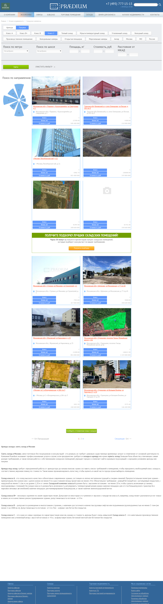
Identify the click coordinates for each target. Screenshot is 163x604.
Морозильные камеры (98, 39)
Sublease (51, 15)
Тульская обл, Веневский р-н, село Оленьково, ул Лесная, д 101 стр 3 (106, 107)
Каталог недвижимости (133, 15)
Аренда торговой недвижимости (101, 588)
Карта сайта (135, 590)
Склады (89, 15)
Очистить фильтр (44, 67)
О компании (9, 15)
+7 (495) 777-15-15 (119, 3)
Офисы (39, 15)
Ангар (116, 39)
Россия (152, 39)
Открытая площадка (73, 39)
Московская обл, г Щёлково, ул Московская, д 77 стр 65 (105, 286)
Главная (3, 21)
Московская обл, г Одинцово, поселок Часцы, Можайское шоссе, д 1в (105, 339)
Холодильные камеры (49, 39)
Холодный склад (141, 33)
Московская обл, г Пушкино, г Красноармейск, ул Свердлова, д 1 (56, 107)
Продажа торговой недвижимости (102, 593)
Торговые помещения (70, 15)
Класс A (9, 33)
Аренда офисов (13, 588)
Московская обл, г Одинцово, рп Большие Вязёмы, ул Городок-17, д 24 (104, 391)
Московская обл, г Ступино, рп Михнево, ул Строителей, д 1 (55, 286)
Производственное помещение (19, 39)
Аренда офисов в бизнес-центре (20, 593)
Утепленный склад (119, 33)
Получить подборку (81, 248)
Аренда (9, 27)
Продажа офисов (14, 590)
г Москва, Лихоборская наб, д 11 (45, 158)
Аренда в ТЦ (94, 590)
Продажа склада (53, 590)
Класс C (51, 33)
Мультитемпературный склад (92, 33)
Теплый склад (67, 33)
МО (140, 39)
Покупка (22, 27)
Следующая (120, 438)
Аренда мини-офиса (15, 601)
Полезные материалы (139, 588)
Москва (129, 39)
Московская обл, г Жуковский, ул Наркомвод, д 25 (52, 338)
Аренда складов (53, 588)
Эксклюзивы (26, 15)
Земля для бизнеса (106, 15)
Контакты (154, 15)
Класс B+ (23, 33)
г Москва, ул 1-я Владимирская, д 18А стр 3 (49, 390)
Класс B (37, 33)
